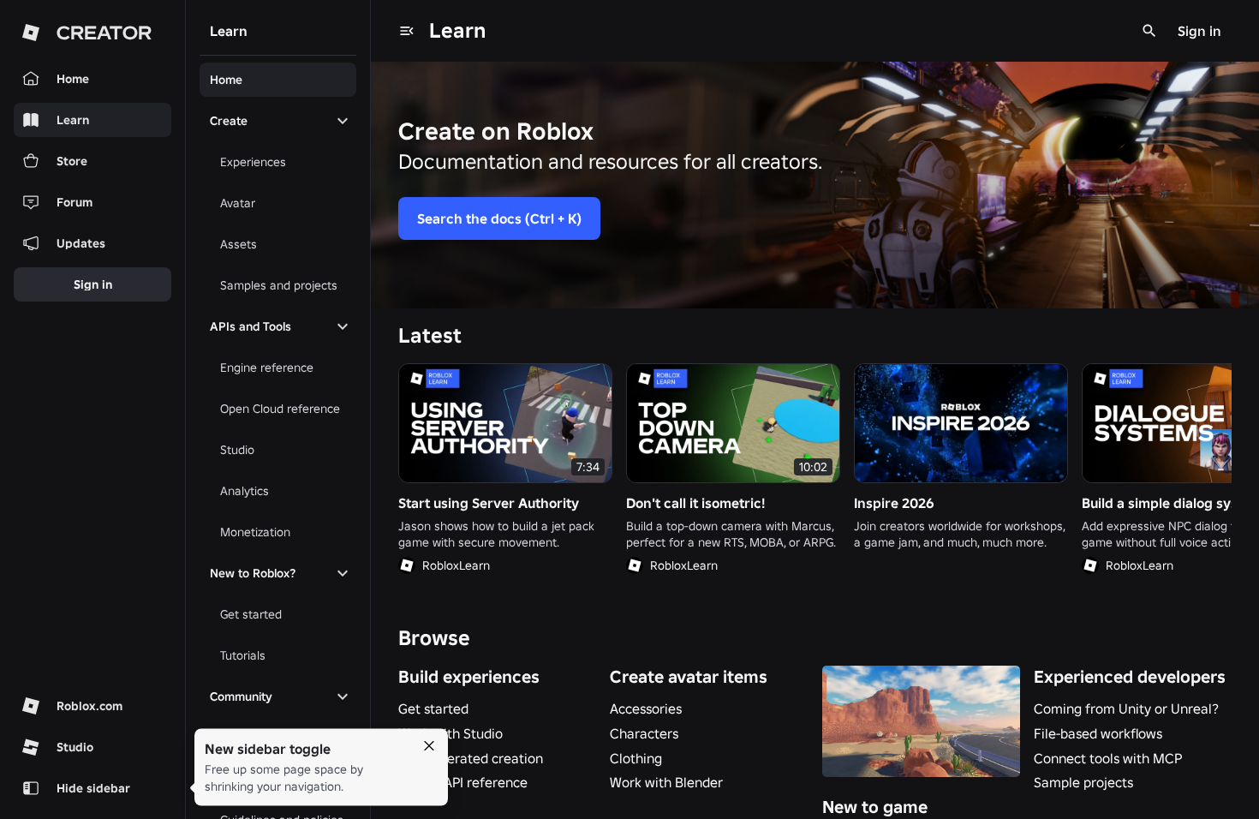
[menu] (406, 30)
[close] (429, 746)
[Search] (1149, 30)
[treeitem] (278, 80)
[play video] (505, 423)
